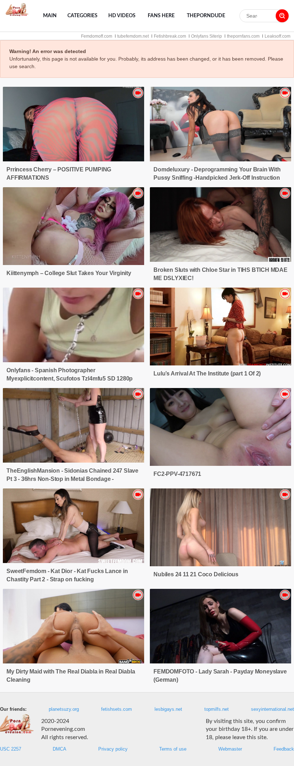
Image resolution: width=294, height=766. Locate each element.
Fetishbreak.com (170, 36)
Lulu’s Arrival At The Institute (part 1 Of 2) (207, 373)
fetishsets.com (116, 709)
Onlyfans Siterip (206, 36)
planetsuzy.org (64, 709)
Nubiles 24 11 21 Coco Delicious (195, 574)
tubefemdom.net (133, 36)
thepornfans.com (243, 36)
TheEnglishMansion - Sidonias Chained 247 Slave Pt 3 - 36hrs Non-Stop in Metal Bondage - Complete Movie (72, 479)
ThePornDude (206, 15)
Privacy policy (113, 749)
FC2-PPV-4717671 (177, 474)
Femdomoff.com (96, 36)
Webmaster (230, 749)
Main (50, 15)
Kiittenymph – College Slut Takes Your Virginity (68, 273)
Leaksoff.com (277, 36)
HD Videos (122, 15)
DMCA (59, 749)
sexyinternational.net (272, 709)
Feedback (284, 749)
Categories (82, 15)
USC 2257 (10, 749)
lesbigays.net (168, 709)
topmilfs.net (216, 709)
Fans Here (161, 15)
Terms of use (172, 749)
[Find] (282, 15)
